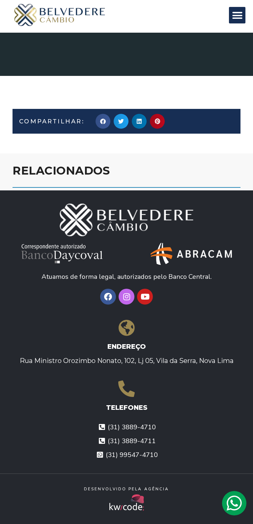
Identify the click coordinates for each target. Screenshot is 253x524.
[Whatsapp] (234, 503)
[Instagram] (126, 297)
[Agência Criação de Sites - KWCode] (126, 502)
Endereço (126, 346)
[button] (237, 15)
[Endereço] (126, 327)
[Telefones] (126, 388)
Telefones (126, 407)
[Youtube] (145, 297)
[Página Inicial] (74, 14)
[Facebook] (108, 297)
